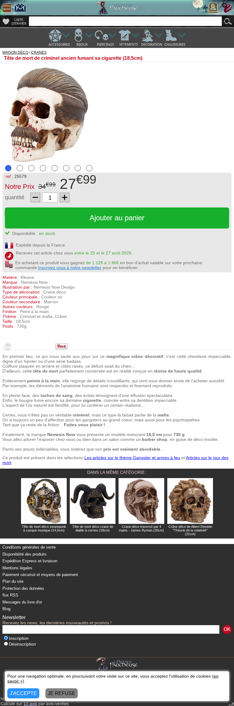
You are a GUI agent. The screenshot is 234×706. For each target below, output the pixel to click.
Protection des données (23, 588)
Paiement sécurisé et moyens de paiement (40, 574)
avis (30, 703)
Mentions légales (17, 568)
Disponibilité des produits (24, 554)
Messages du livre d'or (22, 602)
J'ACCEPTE (23, 693)
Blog (6, 609)
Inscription (19, 638)
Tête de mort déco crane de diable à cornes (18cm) (92, 528)
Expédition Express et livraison (29, 561)
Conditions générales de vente (29, 547)
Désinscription (22, 644)
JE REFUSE (61, 693)
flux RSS (10, 595)
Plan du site (12, 581)
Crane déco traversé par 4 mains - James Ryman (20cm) (141, 528)
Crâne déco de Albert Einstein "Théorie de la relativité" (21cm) (190, 530)
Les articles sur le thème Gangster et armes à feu (132, 457)
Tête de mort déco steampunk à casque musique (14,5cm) (44, 528)
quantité (14, 197)
